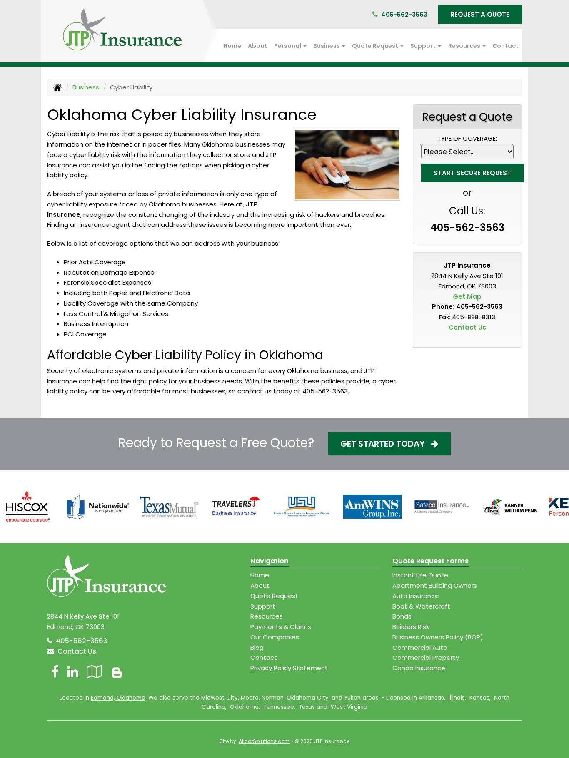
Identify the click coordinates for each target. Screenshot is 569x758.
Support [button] (423, 46)
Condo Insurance (418, 668)
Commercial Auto (419, 647)
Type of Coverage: (467, 138)
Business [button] (327, 46)
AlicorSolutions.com (264, 741)
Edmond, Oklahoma (118, 698)
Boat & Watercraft (421, 606)
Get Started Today (385, 444)
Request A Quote (479, 14)
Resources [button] (465, 46)
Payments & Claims (280, 626)
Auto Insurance (415, 595)
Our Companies (274, 637)
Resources (266, 616)
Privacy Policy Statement (289, 668)
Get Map (467, 296)
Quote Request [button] (375, 46)
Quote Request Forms (430, 561)
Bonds (402, 616)
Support (262, 606)
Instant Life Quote (420, 575)
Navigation (269, 561)
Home (232, 46)
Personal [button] (288, 46)
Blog (257, 647)
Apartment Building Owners (434, 585)
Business (85, 87)
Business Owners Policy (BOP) (437, 637)
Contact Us (467, 327)
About (257, 46)
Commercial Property (425, 657)
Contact (505, 46)
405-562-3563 (404, 14)
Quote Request (274, 595)
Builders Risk (410, 626)
